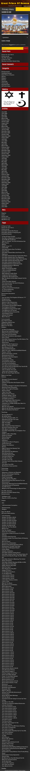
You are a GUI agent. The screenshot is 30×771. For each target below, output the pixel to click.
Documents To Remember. (9, 543)
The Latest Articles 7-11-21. (9, 713)
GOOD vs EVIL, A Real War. (9, 433)
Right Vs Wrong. (6, 690)
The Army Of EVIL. (7, 358)
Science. (4, 79)
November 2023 (6, 132)
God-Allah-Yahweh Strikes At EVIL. (11, 262)
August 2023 (5, 137)
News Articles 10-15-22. (8, 596)
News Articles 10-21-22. (8, 597)
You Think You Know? (8, 764)
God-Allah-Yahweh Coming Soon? (11, 552)
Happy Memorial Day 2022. (9, 563)
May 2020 (4, 189)
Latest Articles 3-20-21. (8, 575)
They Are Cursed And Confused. (11, 287)
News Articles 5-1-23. (7, 631)
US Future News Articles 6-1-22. (10, 742)
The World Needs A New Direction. (11, 400)
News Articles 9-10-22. (8, 660)
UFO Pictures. (6, 737)
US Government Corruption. (10, 505)
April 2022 (4, 163)
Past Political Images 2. (8, 671)
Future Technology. (7, 477)
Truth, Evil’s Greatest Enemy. (10, 371)
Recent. (4, 446)
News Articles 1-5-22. (7, 589)
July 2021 (4, 166)
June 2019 (4, 206)
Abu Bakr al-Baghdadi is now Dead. (11, 238)
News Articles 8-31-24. (8, 657)
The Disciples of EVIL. (8, 360)
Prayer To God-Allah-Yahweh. (10, 676)
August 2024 (5, 123)
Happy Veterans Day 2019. (9, 565)
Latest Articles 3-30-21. (8, 576)
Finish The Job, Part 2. (8, 54)
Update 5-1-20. (6, 740)
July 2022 (4, 158)
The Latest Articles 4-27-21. (9, 711)
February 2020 (5, 193)
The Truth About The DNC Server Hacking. (13, 726)
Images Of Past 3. (7, 570)
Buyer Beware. (6, 381)
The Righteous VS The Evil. (9, 310)
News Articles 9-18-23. (8, 663)
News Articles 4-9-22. (7, 628)
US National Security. (7, 745)
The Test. (4, 462)
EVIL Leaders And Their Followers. (11, 425)
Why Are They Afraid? (8, 406)
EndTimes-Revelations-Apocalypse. (12, 336)
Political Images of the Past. (9, 673)
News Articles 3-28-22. (8, 618)
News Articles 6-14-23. (8, 639)
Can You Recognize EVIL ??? (10, 417)
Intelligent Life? (6, 496)
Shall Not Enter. (6, 450)
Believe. (4, 244)
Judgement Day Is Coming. (9, 275)
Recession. (5, 684)
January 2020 (5, 195)
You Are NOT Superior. (8, 762)
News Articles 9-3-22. (7, 666)
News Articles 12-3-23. (8, 612)
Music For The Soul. (7, 325)
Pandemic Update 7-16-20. (9, 395)
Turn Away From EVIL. (8, 464)
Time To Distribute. (7, 734)
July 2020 (4, 185)
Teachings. (5, 81)
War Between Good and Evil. (9, 466)
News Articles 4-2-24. (7, 624)
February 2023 (5, 147)
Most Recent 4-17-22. (8, 347)
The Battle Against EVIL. (8, 454)
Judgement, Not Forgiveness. (10, 276)
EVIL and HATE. (6, 424)
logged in (12, 44)
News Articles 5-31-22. (8, 636)
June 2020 (4, 187)
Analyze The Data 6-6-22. (9, 525)
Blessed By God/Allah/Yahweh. (10, 331)
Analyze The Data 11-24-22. (9, 520)
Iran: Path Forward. (7, 320)
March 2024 (5, 126)
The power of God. (7, 284)
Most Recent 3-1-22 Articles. (9, 584)
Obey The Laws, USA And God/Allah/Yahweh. (14, 350)
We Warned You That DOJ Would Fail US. (13, 758)
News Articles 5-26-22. (8, 632)
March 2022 (5, 165)
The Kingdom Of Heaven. (9, 307)
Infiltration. (5, 440)
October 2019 (5, 200)
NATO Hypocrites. (7, 586)
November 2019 (6, 198)
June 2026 (4, 113)
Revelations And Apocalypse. (10, 356)
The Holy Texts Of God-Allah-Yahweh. (12, 461)
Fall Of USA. (5, 247)
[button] (3, 99)
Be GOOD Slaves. (6, 416)
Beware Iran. (5, 528)
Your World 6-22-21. (7, 766)
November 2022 (6, 152)
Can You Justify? (6, 530)
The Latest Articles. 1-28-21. (9, 718)
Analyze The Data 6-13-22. (9, 523)
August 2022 (5, 157)
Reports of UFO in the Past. (9, 498)
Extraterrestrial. (6, 71)
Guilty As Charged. (7, 435)
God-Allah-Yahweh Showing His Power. (12, 260)
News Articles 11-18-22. (8, 605)
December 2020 (6, 177)
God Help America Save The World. (11, 249)
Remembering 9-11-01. (8, 355)
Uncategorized (6, 84)
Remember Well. (6, 689)
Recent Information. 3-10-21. (9, 353)
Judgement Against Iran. (8, 322)
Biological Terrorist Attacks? (10, 379)
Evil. (3, 502)
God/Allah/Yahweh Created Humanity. (12, 263)
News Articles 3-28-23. (8, 620)
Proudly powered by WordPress (11, 770)
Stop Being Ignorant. (7, 453)
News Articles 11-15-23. (8, 604)
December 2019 (6, 197)
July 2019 (4, 205)
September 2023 (6, 136)
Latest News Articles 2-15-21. (10, 580)
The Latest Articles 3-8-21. (9, 710)
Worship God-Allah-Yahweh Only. (11, 61)
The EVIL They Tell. (7, 459)
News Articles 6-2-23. (7, 642)
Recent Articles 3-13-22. (8, 677)
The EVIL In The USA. (8, 701)
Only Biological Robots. (8, 669)
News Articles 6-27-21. (8, 645)
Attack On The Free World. (9, 527)
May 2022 (4, 161)
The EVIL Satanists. (7, 57)
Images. (4, 500)
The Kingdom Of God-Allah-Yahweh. (12, 305)
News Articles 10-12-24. (8, 592)
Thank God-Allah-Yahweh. (9, 281)
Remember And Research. (9, 687)
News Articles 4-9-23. (7, 629)
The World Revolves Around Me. (11, 312)
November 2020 (6, 179)
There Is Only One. (7, 286)
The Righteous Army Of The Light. (11, 308)
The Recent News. (7, 721)
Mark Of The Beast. (7, 583)
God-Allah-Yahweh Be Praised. (10, 230)
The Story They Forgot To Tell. (10, 722)
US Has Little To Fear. (8, 743)
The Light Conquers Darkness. (10, 364)
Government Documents (8, 293)
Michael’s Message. (7, 324)
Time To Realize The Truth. (9, 369)
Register (4, 213)
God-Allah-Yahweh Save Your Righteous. (13, 257)
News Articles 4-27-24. (8, 626)
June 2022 (4, 160)
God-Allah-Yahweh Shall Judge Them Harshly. (14, 259)
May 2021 (4, 169)
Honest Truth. (5, 438)
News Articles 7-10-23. (8, 652)
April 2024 (4, 124)
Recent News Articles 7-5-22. (10, 682)
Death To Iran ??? (7, 246)
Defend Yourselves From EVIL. (10, 332)
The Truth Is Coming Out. (9, 727)
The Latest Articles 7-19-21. (9, 714)
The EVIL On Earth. (7, 458)
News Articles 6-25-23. (8, 644)
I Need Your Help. (6, 392)
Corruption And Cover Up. (9, 536)
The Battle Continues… (8, 398)
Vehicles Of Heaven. (7, 315)
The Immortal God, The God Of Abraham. (13, 283)
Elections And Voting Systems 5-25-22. (12, 544)
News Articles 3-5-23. (7, 621)
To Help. (4, 735)
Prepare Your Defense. (8, 445)
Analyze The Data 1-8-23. (9, 519)
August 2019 (5, 203)
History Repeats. (6, 437)
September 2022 (6, 155)
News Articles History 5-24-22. (10, 668)
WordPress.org (6, 219)
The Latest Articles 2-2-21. (9, 706)
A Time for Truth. (6, 59)
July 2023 (4, 139)
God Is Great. (5, 251)
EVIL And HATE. (6, 422)
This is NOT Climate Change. (10, 401)
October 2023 (5, 134)
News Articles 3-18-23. (8, 616)
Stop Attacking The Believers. (10, 451)
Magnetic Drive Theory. (8, 393)
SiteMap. (4, 768)
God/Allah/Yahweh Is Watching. (10, 265)
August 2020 (5, 184)
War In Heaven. (6, 316)
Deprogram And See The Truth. (10, 419)
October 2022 (5, 153)
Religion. (4, 78)
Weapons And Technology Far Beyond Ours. (14, 488)
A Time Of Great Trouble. (8, 236)
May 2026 (4, 115)
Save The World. (6, 511)
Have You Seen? (6, 567)
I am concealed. (6, 319)
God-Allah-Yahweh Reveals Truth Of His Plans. (14, 255)
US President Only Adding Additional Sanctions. (15, 746)
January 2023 (5, 148)
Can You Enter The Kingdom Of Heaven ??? (14, 297)
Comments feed (6, 218)
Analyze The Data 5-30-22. (9, 522)
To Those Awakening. (8, 289)
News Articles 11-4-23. (8, 607)
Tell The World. (6, 697)
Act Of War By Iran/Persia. (9, 239)
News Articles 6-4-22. (7, 649)
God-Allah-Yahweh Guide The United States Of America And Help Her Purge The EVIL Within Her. (14, 556)
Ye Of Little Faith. (6, 761)
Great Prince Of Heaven (15, 3)
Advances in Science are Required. (11, 472)
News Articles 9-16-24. (8, 661)
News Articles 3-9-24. (7, 623)
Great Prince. (5, 342)
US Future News (6, 86)
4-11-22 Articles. (6, 515)
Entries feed (5, 216)
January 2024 (5, 129)
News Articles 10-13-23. (8, 594)
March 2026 (5, 118)
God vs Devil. (5, 337)
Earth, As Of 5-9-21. (7, 421)
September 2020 (6, 182)
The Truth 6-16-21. (7, 724)
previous (6, 37)
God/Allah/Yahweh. (7, 73)
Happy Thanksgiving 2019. (9, 268)
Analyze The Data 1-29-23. (9, 517)
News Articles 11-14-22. (8, 602)
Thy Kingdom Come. (7, 313)
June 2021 (4, 168)
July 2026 (4, 112)
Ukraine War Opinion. (8, 738)
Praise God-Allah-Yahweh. (9, 674)
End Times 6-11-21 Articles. (9, 334)
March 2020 (5, 192)
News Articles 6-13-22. (8, 637)
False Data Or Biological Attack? (11, 547)
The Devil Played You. (8, 456)
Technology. (5, 83)
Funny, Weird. (6, 549)
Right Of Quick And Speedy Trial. (11, 448)
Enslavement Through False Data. (11, 546)
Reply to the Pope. (7, 375)
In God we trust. (6, 271)
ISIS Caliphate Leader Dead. (9, 273)
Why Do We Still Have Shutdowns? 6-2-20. (13, 408)
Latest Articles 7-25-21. (8, 578)
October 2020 (5, 181)
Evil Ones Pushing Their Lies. (10, 427)
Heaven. (4, 76)
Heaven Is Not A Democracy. (9, 302)
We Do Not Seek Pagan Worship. (11, 373)
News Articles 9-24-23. (8, 665)
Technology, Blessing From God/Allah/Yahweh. (15, 483)
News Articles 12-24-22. (8, 610)
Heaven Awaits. (6, 390)
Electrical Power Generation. (9, 387)
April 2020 (4, 190)
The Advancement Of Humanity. (10, 485)
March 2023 (5, 145)
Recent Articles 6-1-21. (8, 679)
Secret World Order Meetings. (10, 695)
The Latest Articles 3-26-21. (9, 708)
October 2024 (5, 121)
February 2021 (5, 174)
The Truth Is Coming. (7, 729)
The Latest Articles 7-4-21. (9, 716)
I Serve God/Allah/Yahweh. (9, 270)
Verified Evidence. (7, 291)
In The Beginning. (7, 573)
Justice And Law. (6, 443)
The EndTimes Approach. (9, 361)
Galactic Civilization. (7, 551)
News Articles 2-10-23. (8, 613)
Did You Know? (6, 541)
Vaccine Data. (5, 756)
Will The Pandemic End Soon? (10, 409)
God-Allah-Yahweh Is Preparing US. (11, 232)
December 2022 (6, 150)
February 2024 (5, 128)
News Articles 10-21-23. (8, 599)
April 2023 (4, 144)
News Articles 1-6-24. (7, 591)
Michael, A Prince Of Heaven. (10, 304)
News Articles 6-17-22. (8, 640)
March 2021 (5, 173)
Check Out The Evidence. (9, 531)
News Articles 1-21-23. (8, 588)
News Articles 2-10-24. (8, 615)
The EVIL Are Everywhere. (9, 363)
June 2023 (4, 140)
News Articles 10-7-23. (8, 600)
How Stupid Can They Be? (9, 478)
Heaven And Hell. (6, 300)
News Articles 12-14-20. (8, 608)
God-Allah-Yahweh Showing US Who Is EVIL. (14, 562)
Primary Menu (8, 9)
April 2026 (4, 116)
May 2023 (4, 142)
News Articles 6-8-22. (7, 650)
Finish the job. (6, 56)
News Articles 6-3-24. (7, 647)
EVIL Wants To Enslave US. (9, 429)
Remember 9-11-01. (7, 685)
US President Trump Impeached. (10, 754)
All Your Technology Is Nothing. (10, 474)
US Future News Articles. (8, 513)
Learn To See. (5, 581)
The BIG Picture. (6, 486)
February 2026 (5, 120)
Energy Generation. (7, 475)
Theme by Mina (22, 770)
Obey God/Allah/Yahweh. (9, 348)
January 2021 (5, 176)
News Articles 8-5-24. (7, 658)
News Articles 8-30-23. (8, 655)
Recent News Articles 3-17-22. (10, 681)
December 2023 (6, 131)
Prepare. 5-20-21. (6, 352)
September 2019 (6, 201)
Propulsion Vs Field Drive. (9, 397)
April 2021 (4, 171)
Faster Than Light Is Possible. (10, 389)
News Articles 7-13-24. (8, 653)
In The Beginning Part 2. (8, 571)
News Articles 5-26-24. (8, 634)
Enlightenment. (6, 299)
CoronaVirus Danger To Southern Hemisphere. (14, 385)
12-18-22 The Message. (8, 329)
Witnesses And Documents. (9, 759)
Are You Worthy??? (7, 414)
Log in (3, 214)
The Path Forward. (7, 719)
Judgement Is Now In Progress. (10, 442)
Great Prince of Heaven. (8, 75)
